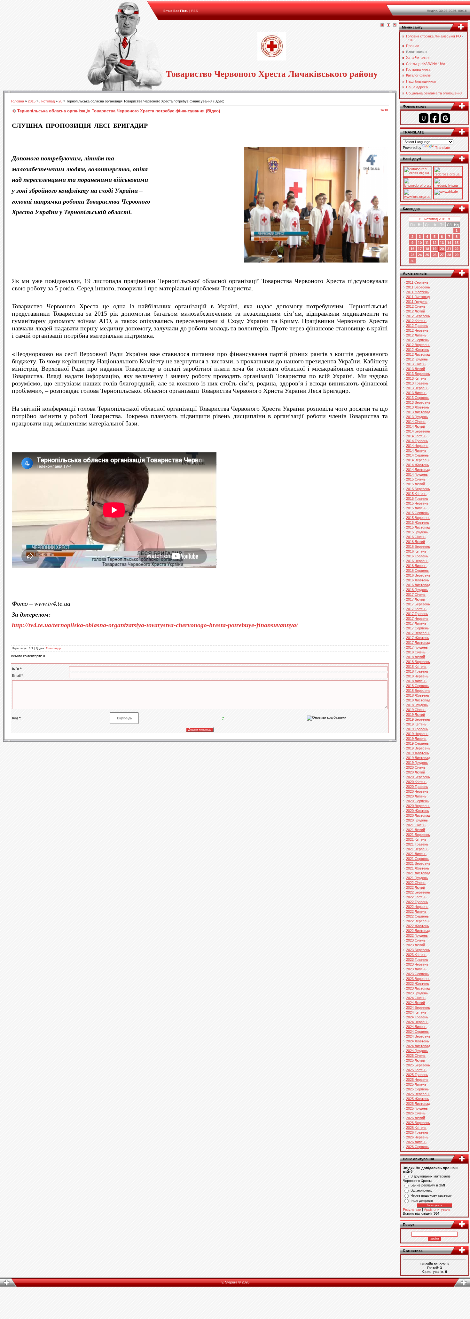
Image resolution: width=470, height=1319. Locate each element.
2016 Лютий (415, 542)
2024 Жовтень (417, 1041)
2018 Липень (416, 681)
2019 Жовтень (417, 753)
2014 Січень (416, 422)
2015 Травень (417, 498)
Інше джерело (422, 1200)
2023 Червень (417, 964)
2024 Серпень (417, 1031)
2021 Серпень (417, 859)
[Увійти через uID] (423, 118)
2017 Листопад (418, 642)
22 (456, 249)
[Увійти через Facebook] (434, 118)
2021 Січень (416, 825)
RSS (194, 10)
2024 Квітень (416, 1012)
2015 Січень (416, 479)
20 (60, 101)
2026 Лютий (415, 1118)
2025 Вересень (418, 1094)
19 (434, 249)
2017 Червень (417, 618)
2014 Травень (417, 441)
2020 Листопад (418, 815)
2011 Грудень (416, 301)
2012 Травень (417, 326)
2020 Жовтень (417, 811)
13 (442, 243)
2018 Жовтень (417, 695)
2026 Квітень (416, 1127)
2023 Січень (416, 940)
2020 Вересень (418, 806)
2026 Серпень (417, 1147)
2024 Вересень (418, 1036)
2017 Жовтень (417, 638)
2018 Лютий (415, 657)
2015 (31, 101)
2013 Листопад (418, 412)
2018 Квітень (416, 666)
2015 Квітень (416, 494)
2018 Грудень (417, 705)
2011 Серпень (417, 282)
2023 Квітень (416, 955)
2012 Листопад (418, 354)
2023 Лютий (415, 945)
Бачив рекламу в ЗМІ (428, 1185)
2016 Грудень (417, 590)
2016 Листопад (418, 585)
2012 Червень (417, 330)
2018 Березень (418, 662)
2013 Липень (416, 393)
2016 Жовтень (417, 580)
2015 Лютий (415, 484)
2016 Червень (417, 561)
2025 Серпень (417, 1089)
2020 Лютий (415, 772)
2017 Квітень (416, 609)
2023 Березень (418, 950)
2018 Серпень (417, 686)
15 (456, 243)
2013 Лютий (415, 369)
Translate (442, 148)
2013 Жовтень (417, 407)
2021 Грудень (417, 878)
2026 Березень (418, 1123)
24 (420, 255)
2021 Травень (417, 844)
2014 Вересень (418, 460)
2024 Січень (416, 998)
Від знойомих (421, 1190)
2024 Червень (417, 1022)
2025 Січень (416, 1055)
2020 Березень (418, 777)
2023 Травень (417, 959)
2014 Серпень (417, 455)
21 (449, 249)
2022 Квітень (416, 897)
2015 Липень (416, 508)
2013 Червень (417, 388)
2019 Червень (417, 734)
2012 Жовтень (417, 350)
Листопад (47, 101)
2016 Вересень (418, 575)
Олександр (53, 648)
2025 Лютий (415, 1060)
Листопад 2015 (434, 219)
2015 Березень (418, 489)
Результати (412, 1209)
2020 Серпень (417, 801)
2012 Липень (416, 335)
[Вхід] (394, 25)
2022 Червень (417, 907)
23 (412, 255)
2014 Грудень (417, 474)
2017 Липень (416, 623)
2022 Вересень (418, 921)
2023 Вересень (418, 979)
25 (427, 255)
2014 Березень (418, 431)
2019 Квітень (416, 724)
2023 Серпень (417, 974)
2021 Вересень (418, 863)
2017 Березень (418, 604)
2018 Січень (416, 652)
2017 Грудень (417, 647)
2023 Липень (416, 969)
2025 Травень (417, 1075)
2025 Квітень (416, 1070)
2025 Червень (417, 1079)
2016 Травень (417, 556)
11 (427, 243)
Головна (17, 101)
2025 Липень (416, 1084)
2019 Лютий (415, 714)
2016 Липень (416, 566)
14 (449, 243)
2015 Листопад (418, 527)
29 (456, 255)
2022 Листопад (418, 931)
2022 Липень (416, 911)
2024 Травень (417, 1017)
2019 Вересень (418, 748)
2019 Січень (416, 710)
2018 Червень (417, 676)
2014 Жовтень (417, 465)
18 (427, 249)
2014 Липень (416, 450)
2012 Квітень (416, 321)
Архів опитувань (437, 1209)
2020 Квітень (416, 782)
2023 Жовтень (417, 983)
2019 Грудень (417, 763)
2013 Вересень (418, 402)
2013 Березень (418, 374)
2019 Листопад (418, 758)
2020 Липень (416, 796)
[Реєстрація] (388, 25)
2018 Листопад (418, 700)
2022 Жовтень (417, 926)
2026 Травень (417, 1132)
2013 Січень (416, 364)
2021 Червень (417, 849)
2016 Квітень (416, 551)
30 (412, 261)
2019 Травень (417, 729)
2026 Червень (417, 1137)
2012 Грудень (417, 359)
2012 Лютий (415, 311)
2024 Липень (416, 1027)
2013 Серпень (417, 398)
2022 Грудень (417, 935)
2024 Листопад (418, 1046)
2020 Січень (416, 767)
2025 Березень (418, 1065)
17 (420, 249)
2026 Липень (416, 1142)
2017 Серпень (417, 628)
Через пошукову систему (431, 1195)
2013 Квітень (416, 378)
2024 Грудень (417, 1051)
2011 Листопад (418, 297)
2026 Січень (416, 1113)
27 (442, 255)
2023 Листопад (418, 988)
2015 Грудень (417, 532)
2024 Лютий (415, 1003)
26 (434, 255)
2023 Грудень (417, 993)
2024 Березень (418, 1007)
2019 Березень (418, 719)
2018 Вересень (418, 690)
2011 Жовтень (417, 292)
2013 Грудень (417, 417)
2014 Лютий (415, 426)
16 (412, 249)
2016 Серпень (417, 570)
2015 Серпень (417, 513)
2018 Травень (417, 671)
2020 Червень (417, 791)
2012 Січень (416, 306)
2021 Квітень (416, 839)
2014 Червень (417, 446)
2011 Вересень (418, 287)
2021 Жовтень (417, 868)
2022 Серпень (417, 916)
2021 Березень (418, 835)
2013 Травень (417, 383)
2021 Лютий (415, 830)
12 (434, 243)
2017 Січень (416, 594)
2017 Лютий (415, 599)
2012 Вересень (418, 345)
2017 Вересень (418, 633)
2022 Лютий (415, 887)
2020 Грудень (417, 820)
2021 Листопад (418, 873)
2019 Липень (416, 738)
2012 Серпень (417, 340)
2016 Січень (416, 537)
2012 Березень (418, 316)
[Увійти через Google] (445, 118)
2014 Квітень (416, 436)
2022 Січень (416, 883)
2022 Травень (417, 902)
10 (420, 243)
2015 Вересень (418, 518)
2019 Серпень (417, 743)
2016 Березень (418, 546)
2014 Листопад (418, 470)
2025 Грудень (417, 1108)
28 (449, 255)
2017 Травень (417, 614)
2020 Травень (417, 787)
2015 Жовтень (417, 522)
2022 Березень (418, 892)
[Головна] (382, 25)
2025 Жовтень (417, 1099)
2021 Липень (416, 854)
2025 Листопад (418, 1103)
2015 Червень (417, 503)
